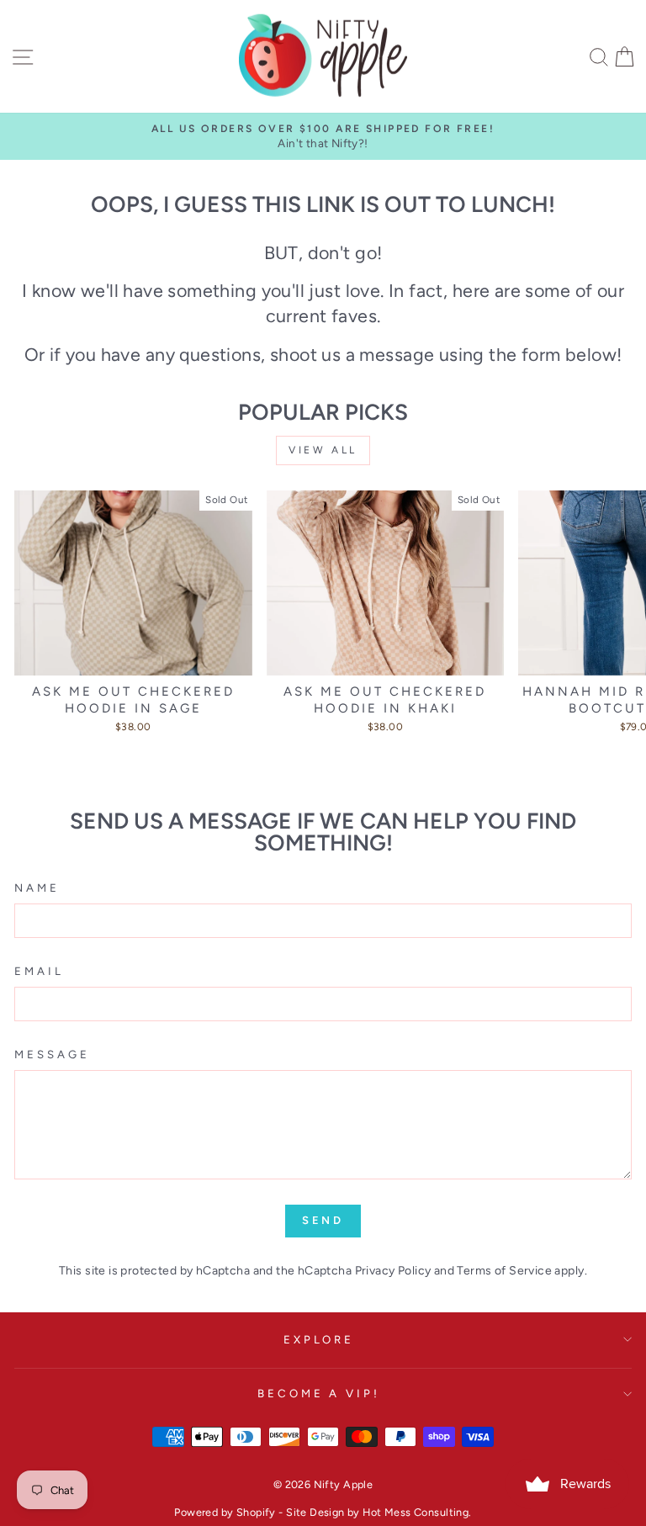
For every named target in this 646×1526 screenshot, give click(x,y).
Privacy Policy (393, 1271)
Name (37, 887)
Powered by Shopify (224, 1512)
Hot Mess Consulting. (417, 1512)
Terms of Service (504, 1271)
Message (52, 1054)
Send (323, 1220)
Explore (319, 1339)
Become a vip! (319, 1393)
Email (39, 971)
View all (323, 450)
